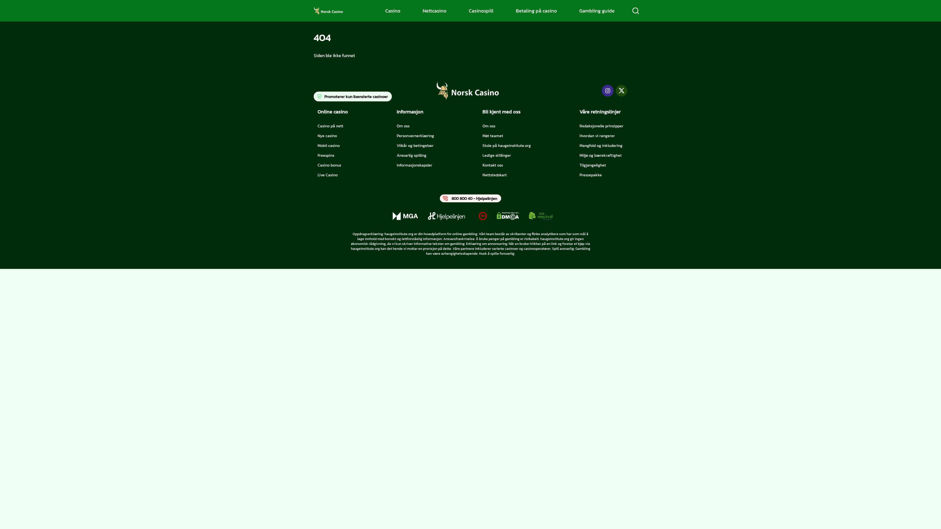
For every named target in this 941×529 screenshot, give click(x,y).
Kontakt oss (493, 165)
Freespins (326, 155)
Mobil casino (329, 145)
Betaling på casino (536, 10)
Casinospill (481, 10)
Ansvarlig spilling (411, 155)
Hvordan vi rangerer (597, 136)
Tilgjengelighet (593, 165)
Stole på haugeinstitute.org (507, 145)
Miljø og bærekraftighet (601, 155)
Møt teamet (493, 136)
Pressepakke (591, 175)
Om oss (403, 126)
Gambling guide (597, 10)
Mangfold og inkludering (601, 145)
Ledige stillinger (497, 155)
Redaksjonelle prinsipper (601, 126)
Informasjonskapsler (414, 165)
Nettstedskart (495, 175)
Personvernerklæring (415, 136)
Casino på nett (330, 126)
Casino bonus (329, 165)
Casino (392, 10)
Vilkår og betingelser (415, 145)
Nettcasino (434, 10)
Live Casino (328, 175)
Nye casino (327, 136)
